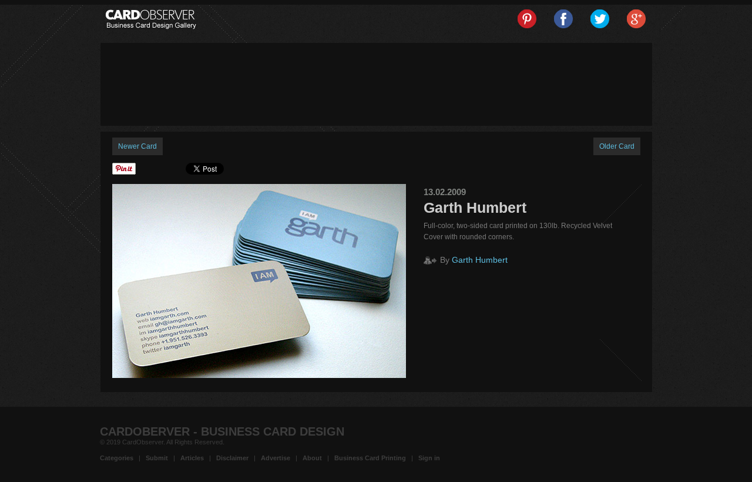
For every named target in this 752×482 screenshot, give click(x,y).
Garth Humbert (480, 260)
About (312, 457)
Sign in (429, 457)
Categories (116, 457)
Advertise (275, 457)
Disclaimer (232, 457)
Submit (157, 457)
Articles (192, 457)
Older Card (616, 146)
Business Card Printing (370, 457)
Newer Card (137, 146)
